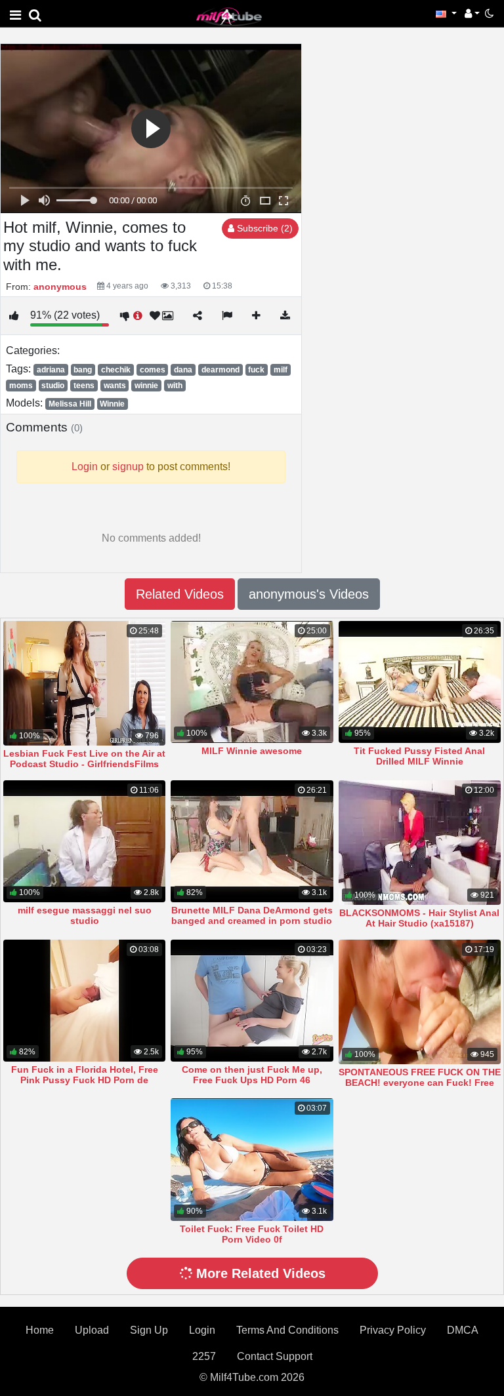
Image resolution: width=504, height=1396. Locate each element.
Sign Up (149, 1330)
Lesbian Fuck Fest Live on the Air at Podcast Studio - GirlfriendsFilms (84, 758)
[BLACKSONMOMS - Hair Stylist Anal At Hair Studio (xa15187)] (420, 842)
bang (83, 369)
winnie (146, 385)
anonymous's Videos (309, 594)
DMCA (462, 1330)
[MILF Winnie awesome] (252, 682)
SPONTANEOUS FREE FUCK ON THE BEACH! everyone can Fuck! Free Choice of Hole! (420, 1082)
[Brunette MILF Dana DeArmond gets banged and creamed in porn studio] (252, 841)
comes (152, 369)
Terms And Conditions (287, 1330)
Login (202, 1330)
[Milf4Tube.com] (229, 16)
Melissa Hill (70, 404)
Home (40, 1330)
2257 (204, 1356)
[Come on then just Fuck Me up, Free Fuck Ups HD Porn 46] (252, 1001)
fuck (256, 369)
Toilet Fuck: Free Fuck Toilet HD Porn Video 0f (252, 1234)
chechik (116, 369)
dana (183, 369)
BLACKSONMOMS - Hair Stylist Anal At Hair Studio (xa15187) (419, 917)
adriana (51, 369)
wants (115, 385)
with (174, 385)
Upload (92, 1330)
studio (52, 385)
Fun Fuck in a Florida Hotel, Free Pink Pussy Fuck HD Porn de (84, 1074)
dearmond (220, 369)
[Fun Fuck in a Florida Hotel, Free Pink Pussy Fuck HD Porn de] (84, 1001)
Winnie (112, 404)
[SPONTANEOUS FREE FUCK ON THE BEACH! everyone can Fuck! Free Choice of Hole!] (420, 1002)
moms (21, 385)
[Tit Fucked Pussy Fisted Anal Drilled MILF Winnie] (420, 682)
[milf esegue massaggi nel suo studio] (84, 841)
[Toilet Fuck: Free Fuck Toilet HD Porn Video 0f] (252, 1159)
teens (84, 385)
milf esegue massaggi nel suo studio (85, 915)
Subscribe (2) (263, 228)
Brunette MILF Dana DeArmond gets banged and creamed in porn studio (252, 915)
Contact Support (274, 1356)
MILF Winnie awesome (251, 751)
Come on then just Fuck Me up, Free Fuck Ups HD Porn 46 (252, 1074)
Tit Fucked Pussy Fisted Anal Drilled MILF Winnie (419, 756)
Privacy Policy (393, 1330)
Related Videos (180, 594)
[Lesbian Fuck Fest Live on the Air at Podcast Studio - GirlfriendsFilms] (84, 683)
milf (280, 369)
